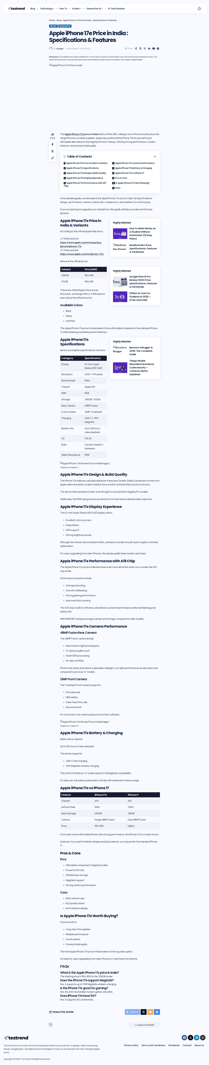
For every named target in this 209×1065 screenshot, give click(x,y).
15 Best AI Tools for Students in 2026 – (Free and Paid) (140, 297)
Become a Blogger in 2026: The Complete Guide (141, 351)
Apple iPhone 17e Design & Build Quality (86, 173)
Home (52, 20)
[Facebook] (184, 1037)
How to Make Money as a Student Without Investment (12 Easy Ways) (142, 233)
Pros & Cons (121, 178)
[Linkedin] (196, 1037)
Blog (59, 20)
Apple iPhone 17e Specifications (83, 168)
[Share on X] (140, 48)
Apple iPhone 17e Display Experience (85, 178)
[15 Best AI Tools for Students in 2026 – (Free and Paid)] (120, 296)
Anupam (59, 48)
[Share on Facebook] (136, 48)
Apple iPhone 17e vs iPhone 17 (129, 173)
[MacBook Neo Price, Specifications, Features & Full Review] (120, 248)
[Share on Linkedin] (149, 48)
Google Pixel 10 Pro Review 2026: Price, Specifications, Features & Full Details (143, 281)
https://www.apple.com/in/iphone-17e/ (82, 254)
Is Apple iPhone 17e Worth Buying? (133, 183)
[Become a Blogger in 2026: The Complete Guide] (120, 351)
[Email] (154, 48)
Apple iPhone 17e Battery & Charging (133, 168)
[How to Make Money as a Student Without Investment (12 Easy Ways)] (120, 233)
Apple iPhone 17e (74, 134)
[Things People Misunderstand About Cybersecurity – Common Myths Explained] (120, 367)
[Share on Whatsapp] (145, 48)
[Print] (158, 48)
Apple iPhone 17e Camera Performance (135, 163)
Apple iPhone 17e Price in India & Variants (86, 163)
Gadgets (65, 26)
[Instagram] (202, 1037)
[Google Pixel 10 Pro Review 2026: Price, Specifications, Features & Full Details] (120, 281)
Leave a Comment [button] (146, 1025)
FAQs (117, 188)
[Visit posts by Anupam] (51, 48)
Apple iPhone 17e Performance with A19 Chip (85, 184)
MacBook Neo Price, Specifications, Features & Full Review (143, 249)
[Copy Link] (52, 158)
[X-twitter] (190, 1037)
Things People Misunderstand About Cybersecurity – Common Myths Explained (141, 367)
